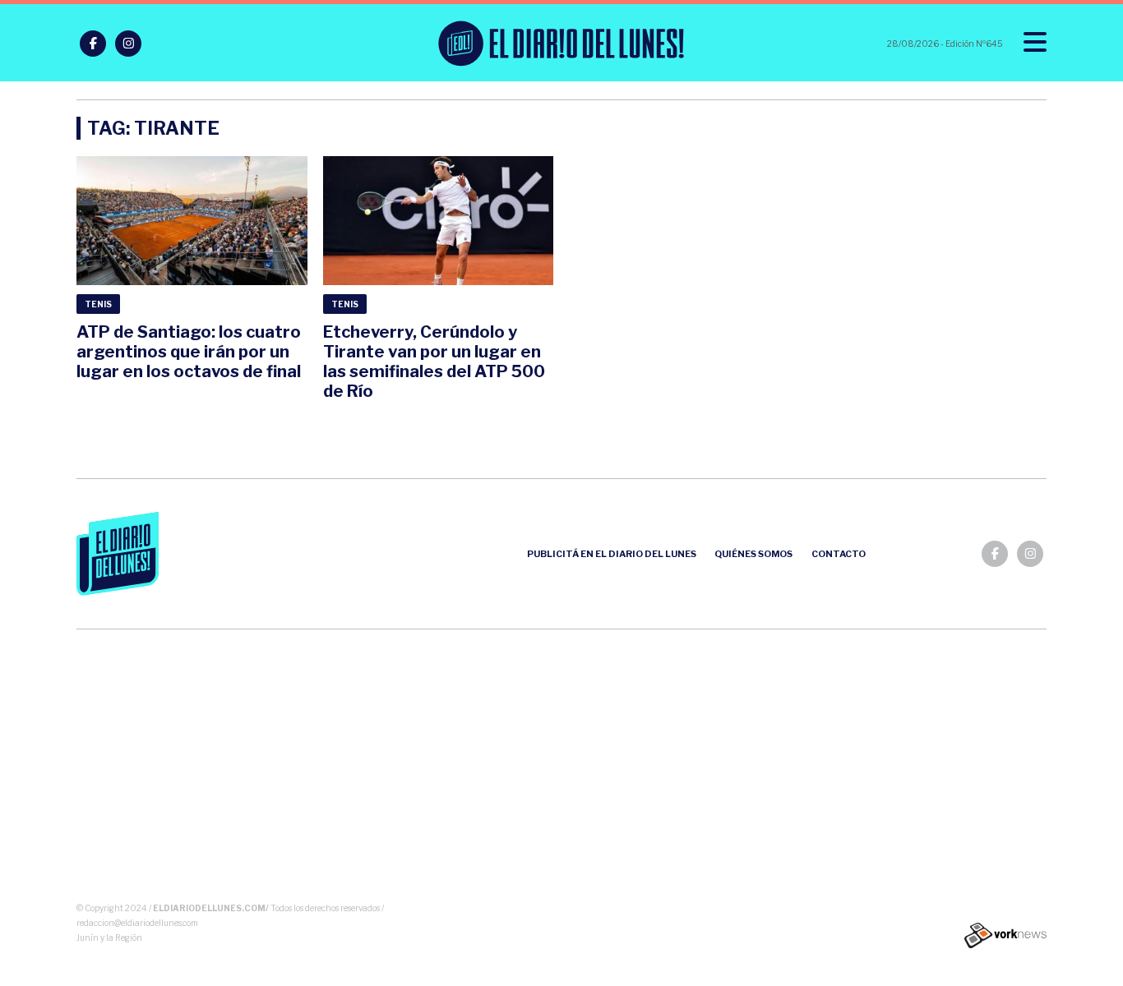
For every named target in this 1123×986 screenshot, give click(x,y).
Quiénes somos (753, 554)
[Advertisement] (562, 769)
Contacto (838, 554)
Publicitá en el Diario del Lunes (611, 554)
